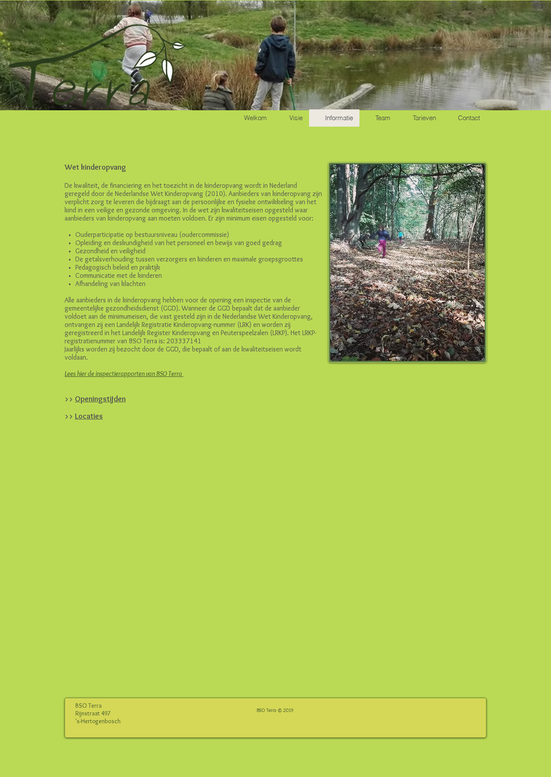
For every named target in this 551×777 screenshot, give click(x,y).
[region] (407, 262)
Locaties (89, 416)
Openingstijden (100, 399)
